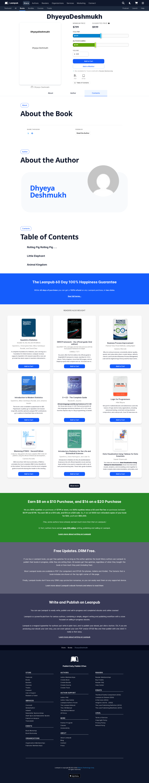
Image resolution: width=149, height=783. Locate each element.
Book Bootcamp (31, 733)
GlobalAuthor (30, 708)
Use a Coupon (31, 693)
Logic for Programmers (120, 399)
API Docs (64, 713)
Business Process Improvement (120, 343)
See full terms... (74, 296)
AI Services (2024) (101, 700)
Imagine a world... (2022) (104, 702)
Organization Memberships (35, 743)
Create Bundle (66, 682)
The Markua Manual (67, 710)
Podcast (126, 8)
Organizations (58, 3)
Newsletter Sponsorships (35, 713)
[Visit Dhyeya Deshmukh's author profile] (103, 181)
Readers (45, 3)
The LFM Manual (66, 708)
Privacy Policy (100, 723)
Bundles (31, 8)
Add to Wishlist (88, 66)
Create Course (66, 685)
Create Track (65, 688)
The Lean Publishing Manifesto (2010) (108, 708)
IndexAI (28, 710)
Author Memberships (68, 677)
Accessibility (65, 728)
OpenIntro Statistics (28, 340)
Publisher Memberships (34, 745)
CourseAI (29, 705)
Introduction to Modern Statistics (29, 397)
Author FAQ (64, 697)
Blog (62, 740)
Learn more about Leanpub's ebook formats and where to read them (74, 585)
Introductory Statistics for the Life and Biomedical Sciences (74, 452)
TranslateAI (30, 721)
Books (22, 8)
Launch (135, 8)
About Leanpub (66, 738)
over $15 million (69, 528)
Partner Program (67, 723)
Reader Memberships (103, 677)
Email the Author (83, 133)
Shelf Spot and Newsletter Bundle (38, 716)
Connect (92, 3)
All (15, 8)
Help (142, 8)
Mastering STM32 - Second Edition (28, 451)
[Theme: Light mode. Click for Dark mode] (129, 3)
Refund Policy (100, 725)
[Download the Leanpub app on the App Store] (74, 776)
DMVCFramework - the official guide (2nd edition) (74, 343)
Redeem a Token (32, 695)
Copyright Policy (101, 720)
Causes (63, 725)
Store (26, 3)
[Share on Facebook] (32, 133)
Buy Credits (99, 680)
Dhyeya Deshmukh (41, 87)
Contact (63, 743)
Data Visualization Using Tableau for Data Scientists (120, 455)
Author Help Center (67, 700)
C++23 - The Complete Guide (74, 397)
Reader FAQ (99, 682)
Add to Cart (88, 61)
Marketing (81, 3)
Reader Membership (106, 71)
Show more (74, 486)
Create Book (65, 680)
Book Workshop (31, 730)
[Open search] (123, 3)
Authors (35, 3)
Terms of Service (101, 717)
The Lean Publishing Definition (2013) (108, 705)
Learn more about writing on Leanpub (74, 534)
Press (63, 745)
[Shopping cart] (136, 3)
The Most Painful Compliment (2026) (108, 695)
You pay (76, 50)
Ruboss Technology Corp (86, 768)
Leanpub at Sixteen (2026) (104, 697)
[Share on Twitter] (28, 133)
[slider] (100, 35)
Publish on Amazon (32, 718)
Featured (8, 8)
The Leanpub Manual (68, 705)
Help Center (99, 685)
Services (70, 3)
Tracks (49, 8)
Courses (40, 8)
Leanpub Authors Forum (69, 702)
